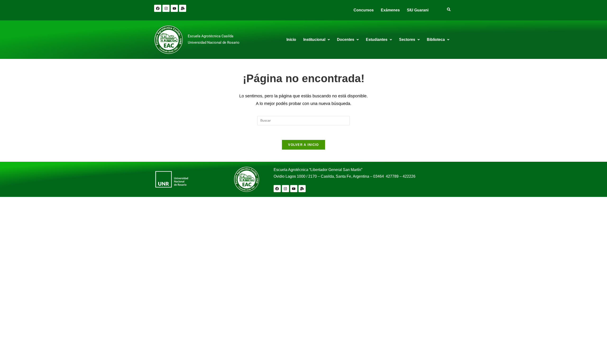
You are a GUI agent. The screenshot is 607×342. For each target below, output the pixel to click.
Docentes (345, 40)
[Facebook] (157, 8)
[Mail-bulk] (182, 8)
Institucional (314, 40)
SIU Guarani (417, 10)
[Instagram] (166, 8)
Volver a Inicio (303, 145)
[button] (316, 39)
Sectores (407, 40)
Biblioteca (436, 40)
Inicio (291, 40)
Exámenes (390, 10)
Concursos (364, 10)
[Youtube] (174, 8)
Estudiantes (376, 40)
